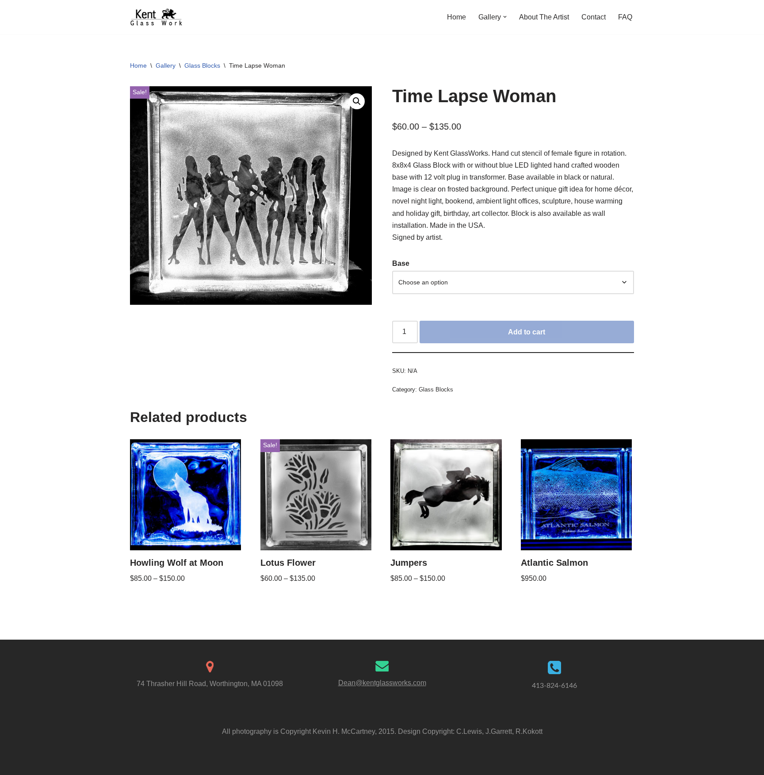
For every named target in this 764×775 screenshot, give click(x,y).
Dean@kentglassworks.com (382, 683)
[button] (505, 17)
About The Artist (544, 17)
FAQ (625, 17)
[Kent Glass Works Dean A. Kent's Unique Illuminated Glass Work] (156, 17)
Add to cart (526, 332)
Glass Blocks (202, 65)
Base (400, 263)
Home (456, 17)
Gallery (166, 65)
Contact (593, 17)
